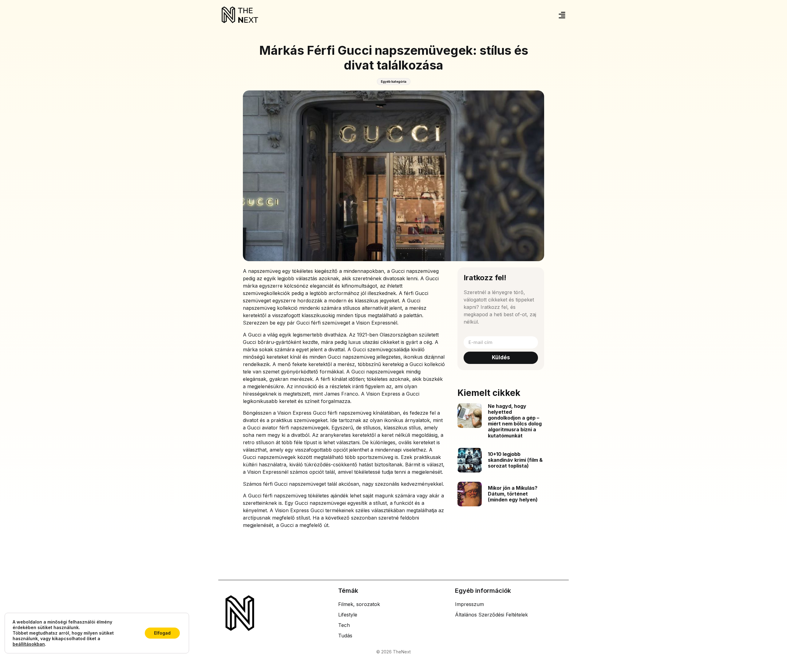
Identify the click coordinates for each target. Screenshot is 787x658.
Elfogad (162, 633)
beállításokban (29, 644)
